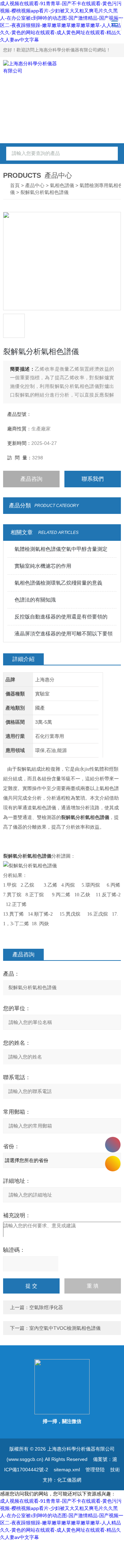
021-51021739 (113, 1144)
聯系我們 (93, 479)
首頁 (15, 185)
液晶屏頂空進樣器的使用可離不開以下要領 (63, 633)
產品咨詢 (31, 479)
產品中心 (34, 185)
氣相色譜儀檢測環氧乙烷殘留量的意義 (58, 583)
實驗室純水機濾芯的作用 (42, 566)
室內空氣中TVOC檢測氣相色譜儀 (65, 1328)
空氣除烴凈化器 (46, 1307)
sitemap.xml (67, 1469)
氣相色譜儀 (62, 185)
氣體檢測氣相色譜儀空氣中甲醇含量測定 (60, 549)
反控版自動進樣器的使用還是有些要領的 (60, 617)
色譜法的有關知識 (35, 600)
